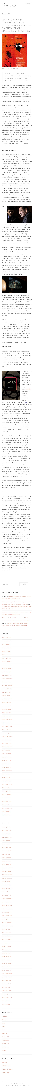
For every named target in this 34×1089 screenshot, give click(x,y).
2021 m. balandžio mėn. (7, 678)
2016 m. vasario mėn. (6, 815)
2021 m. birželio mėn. (6, 675)
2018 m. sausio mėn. (6, 753)
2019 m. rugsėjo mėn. (6, 705)
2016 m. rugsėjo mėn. (7, 794)
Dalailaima (4, 1016)
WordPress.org (5, 1072)
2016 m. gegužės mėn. (7, 804)
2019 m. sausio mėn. (6, 723)
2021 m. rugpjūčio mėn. (7, 668)
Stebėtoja (4, 612)
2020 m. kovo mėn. (6, 692)
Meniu (28, 3)
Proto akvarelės (9, 4)
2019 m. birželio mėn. (6, 712)
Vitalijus (4, 1050)
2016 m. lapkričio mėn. (7, 787)
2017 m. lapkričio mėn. (7, 760)
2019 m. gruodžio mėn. (7, 699)
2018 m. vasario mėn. (6, 750)
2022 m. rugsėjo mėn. (7, 661)
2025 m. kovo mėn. (6, 644)
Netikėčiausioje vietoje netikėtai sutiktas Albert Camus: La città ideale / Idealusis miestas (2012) (16, 25)
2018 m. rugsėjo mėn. (7, 733)
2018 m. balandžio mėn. (7, 746)
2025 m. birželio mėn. (6, 641)
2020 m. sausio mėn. (6, 695)
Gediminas (4, 1019)
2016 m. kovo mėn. (6, 811)
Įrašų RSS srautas (6, 1065)
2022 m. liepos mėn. (6, 665)
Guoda (3, 1023)
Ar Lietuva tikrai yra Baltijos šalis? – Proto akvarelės (12, 617)
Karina (3, 1029)
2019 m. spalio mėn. (6, 702)
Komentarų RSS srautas (7, 1069)
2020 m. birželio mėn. (7, 688)
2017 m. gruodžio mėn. (7, 757)
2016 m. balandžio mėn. (7, 808)
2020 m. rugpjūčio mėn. (7, 685)
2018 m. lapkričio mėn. (7, 726)
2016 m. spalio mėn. (6, 791)
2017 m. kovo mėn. (6, 777)
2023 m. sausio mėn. (6, 654)
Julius (3, 1026)
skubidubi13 (15, 69)
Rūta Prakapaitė (5, 1040)
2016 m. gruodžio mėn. (7, 784)
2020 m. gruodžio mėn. (7, 682)
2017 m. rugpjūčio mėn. (7, 770)
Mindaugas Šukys (6, 1036)
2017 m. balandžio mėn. (7, 774)
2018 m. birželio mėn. (6, 743)
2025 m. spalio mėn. (6, 637)
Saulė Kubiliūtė (5, 1043)
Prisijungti (4, 1062)
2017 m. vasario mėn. (6, 780)
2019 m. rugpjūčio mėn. (7, 709)
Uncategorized (5, 1047)
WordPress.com (24, 1085)
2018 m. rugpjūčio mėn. (7, 736)
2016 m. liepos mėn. (6, 797)
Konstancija (4, 1033)
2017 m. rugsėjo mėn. (6, 767)
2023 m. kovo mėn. (6, 651)
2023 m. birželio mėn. (6, 647)
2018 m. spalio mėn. (6, 729)
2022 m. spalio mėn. (6, 658)
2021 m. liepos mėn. (6, 671)
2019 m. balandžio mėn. (7, 719)
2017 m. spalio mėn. (6, 763)
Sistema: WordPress (17, 1083)
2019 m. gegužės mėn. (7, 716)
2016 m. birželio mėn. (6, 801)
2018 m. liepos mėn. (6, 740)
